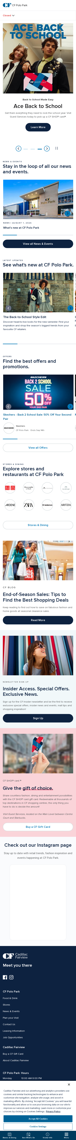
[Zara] (28, 505)
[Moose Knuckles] (47, 487)
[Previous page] (18, 148)
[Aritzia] (66, 505)
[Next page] (47, 148)
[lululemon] (47, 505)
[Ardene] (10, 505)
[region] (38, 1105)
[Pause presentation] (56, 148)
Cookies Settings (38, 1126)
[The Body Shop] (66, 487)
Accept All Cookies (37, 1118)
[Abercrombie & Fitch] (28, 487)
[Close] (69, 1084)
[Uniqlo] (10, 487)
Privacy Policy (53, 1111)
